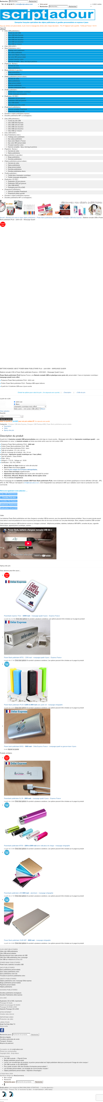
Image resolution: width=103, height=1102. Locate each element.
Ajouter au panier (6, 419)
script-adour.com (17, 1049)
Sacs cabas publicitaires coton (9, 971)
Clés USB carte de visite (15, 37)
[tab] (53, 426)
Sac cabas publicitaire (15, 52)
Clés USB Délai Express (15, 35)
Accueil (2, 217)
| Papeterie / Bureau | (11, 64)
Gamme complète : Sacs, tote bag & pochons (22, 61)
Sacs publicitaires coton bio (8, 974)
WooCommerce (19, 1075)
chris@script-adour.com (24, 4)
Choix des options (21, 619)
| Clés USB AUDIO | (10, 46)
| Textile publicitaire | (10, 90)
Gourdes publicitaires (15, 74)
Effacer (43, 409)
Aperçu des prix (9, 430)
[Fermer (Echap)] (1, 1099)
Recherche (34, 1035)
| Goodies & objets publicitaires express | (17, 113)
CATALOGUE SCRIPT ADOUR (9, 946)
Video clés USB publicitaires (9, 951)
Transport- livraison (6, 1041)
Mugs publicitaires (14, 72)
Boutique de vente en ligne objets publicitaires (20, 217)
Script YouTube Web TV (7, 1024)
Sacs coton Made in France (17, 55)
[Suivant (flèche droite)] (3, 1101)
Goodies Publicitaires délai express (11, 995)
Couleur (3, 404)
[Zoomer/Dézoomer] (7, 1099)
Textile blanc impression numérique (19, 92)
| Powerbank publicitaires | (12, 107)
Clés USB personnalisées (8, 953)
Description (7, 426)
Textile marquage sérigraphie (17, 94)
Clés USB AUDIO (13, 103)
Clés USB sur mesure (15, 44)
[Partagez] (3, 1099)
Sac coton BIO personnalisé (17, 57)
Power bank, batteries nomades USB (11, 964)
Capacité (3, 401)
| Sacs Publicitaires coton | (12, 48)
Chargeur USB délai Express (72, 217)
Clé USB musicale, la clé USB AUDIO (16, 1064)
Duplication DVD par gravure (17, 100)
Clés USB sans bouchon (15, 42)
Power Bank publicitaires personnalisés (49, 217)
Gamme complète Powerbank (17, 109)
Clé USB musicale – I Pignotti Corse (15, 1058)
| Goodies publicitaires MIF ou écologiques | (18, 116)
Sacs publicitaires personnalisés (10, 969)
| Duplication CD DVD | (11, 96)
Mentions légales (5, 1037)
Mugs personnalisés (14, 83)
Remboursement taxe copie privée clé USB (13, 955)
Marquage (3, 406)
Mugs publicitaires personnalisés (10, 983)
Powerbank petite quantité (16, 111)
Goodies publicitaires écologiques (10, 993)
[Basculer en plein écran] (5, 1099)
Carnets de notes (13, 66)
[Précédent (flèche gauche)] (1, 1101)
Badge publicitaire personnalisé (14, 1060)
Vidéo (6, 428)
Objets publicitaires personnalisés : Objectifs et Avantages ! (23, 1070)
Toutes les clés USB (14, 33)
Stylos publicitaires (14, 68)
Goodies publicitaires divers (17, 87)
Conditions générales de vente (9, 1039)
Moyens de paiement (6, 1043)
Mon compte (8, 1078)
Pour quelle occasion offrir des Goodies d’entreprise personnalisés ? (25, 1066)
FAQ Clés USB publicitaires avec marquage (14, 957)
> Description (67, 392)
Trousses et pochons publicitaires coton (12, 976)
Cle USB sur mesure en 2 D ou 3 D (11, 959)
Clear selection (4, 411)
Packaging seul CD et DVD (16, 105)
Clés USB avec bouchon (15, 40)
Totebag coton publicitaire (16, 50)
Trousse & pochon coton (16, 59)
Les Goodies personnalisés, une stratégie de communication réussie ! (26, 1068)
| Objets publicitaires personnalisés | (15, 76)
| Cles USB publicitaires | (12, 31)
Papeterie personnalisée (7, 985)
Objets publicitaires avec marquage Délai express (15, 981)
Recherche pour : (6, 1035)
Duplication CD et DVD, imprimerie (11, 1001)
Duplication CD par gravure (16, 98)
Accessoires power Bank (7, 408)
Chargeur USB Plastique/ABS (36, 424)
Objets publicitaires (6, 987)
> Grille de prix (80, 392)
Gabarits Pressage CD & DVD (9, 1009)
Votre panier (44, 4)
